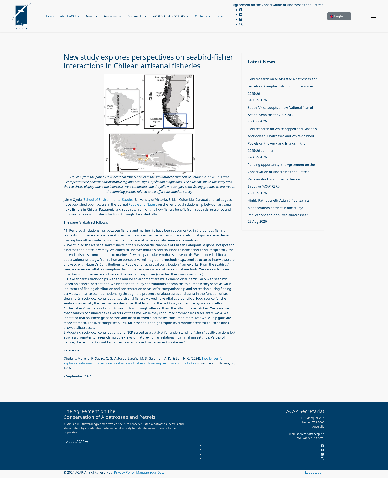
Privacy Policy (124, 472)
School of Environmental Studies (108, 199)
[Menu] (373, 16)
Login (320, 472)
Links (220, 16)
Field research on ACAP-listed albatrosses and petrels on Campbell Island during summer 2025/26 (282, 86)
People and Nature (143, 204)
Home (50, 16)
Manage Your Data (150, 472)
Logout (310, 472)
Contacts (201, 16)
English (339, 16)
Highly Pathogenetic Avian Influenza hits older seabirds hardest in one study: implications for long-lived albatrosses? (278, 207)
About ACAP (68, 16)
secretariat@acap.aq (310, 434)
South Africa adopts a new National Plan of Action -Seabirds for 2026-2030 (280, 111)
